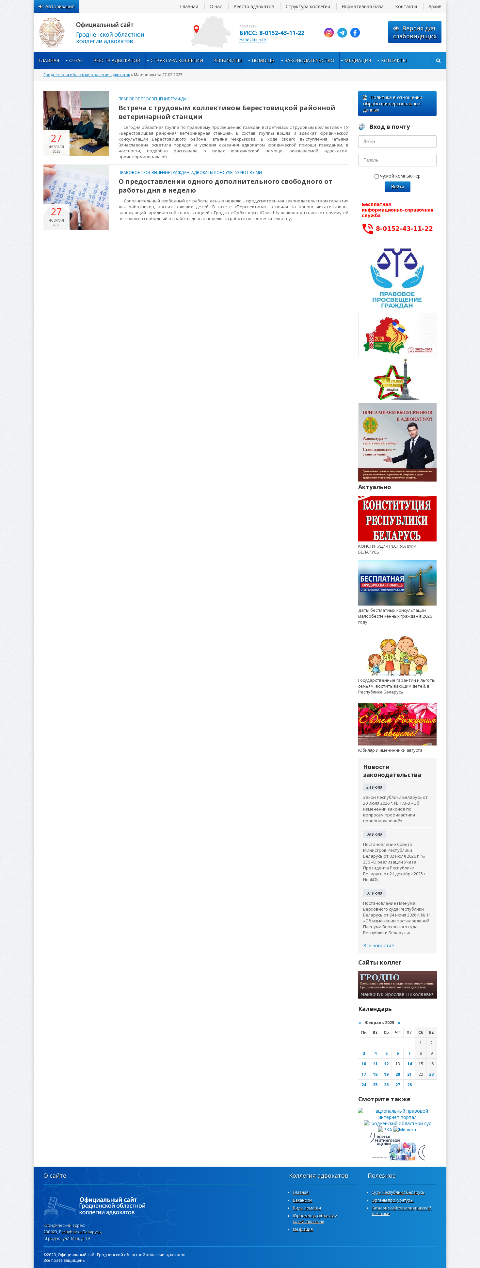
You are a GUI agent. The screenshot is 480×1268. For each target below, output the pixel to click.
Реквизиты (227, 60)
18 (375, 1074)
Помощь (263, 60)
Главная (189, 6)
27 (397, 1085)
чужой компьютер (400, 176)
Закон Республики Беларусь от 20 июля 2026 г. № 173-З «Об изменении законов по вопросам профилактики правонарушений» (395, 809)
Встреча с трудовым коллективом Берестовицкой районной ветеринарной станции (227, 112)
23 (431, 1074)
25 (375, 1085)
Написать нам (252, 39)
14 (409, 1064)
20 (397, 1074)
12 (386, 1064)
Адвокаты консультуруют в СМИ (226, 172)
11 (375, 1064)
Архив (434, 6)
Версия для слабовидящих (415, 32)
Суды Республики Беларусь (398, 1192)
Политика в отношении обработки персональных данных (392, 103)
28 (409, 1085)
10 (363, 1064)
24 (363, 1085)
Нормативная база (363, 6)
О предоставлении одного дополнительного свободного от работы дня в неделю (225, 186)
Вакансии (302, 1200)
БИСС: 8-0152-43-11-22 (271, 33)
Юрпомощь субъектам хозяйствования (315, 1218)
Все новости (377, 945)
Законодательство (309, 60)
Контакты (406, 6)
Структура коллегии (308, 6)
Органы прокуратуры (392, 1200)
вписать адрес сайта (99, 32)
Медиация (357, 60)
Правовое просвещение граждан (154, 99)
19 (386, 1074)
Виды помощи (307, 1208)
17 (363, 1074)
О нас (216, 6)
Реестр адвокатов (253, 6)
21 (409, 1074)
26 (386, 1085)
